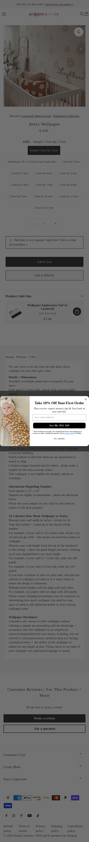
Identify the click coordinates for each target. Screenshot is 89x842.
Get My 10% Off (59, 425)
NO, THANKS (59, 438)
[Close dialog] (86, 399)
